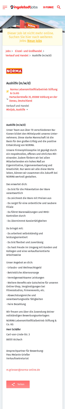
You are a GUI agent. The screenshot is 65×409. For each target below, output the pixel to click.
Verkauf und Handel (17, 55)
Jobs (8, 51)
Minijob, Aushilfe (15, 109)
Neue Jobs (34, 41)
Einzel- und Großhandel (28, 51)
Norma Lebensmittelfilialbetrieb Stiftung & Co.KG (33, 91)
